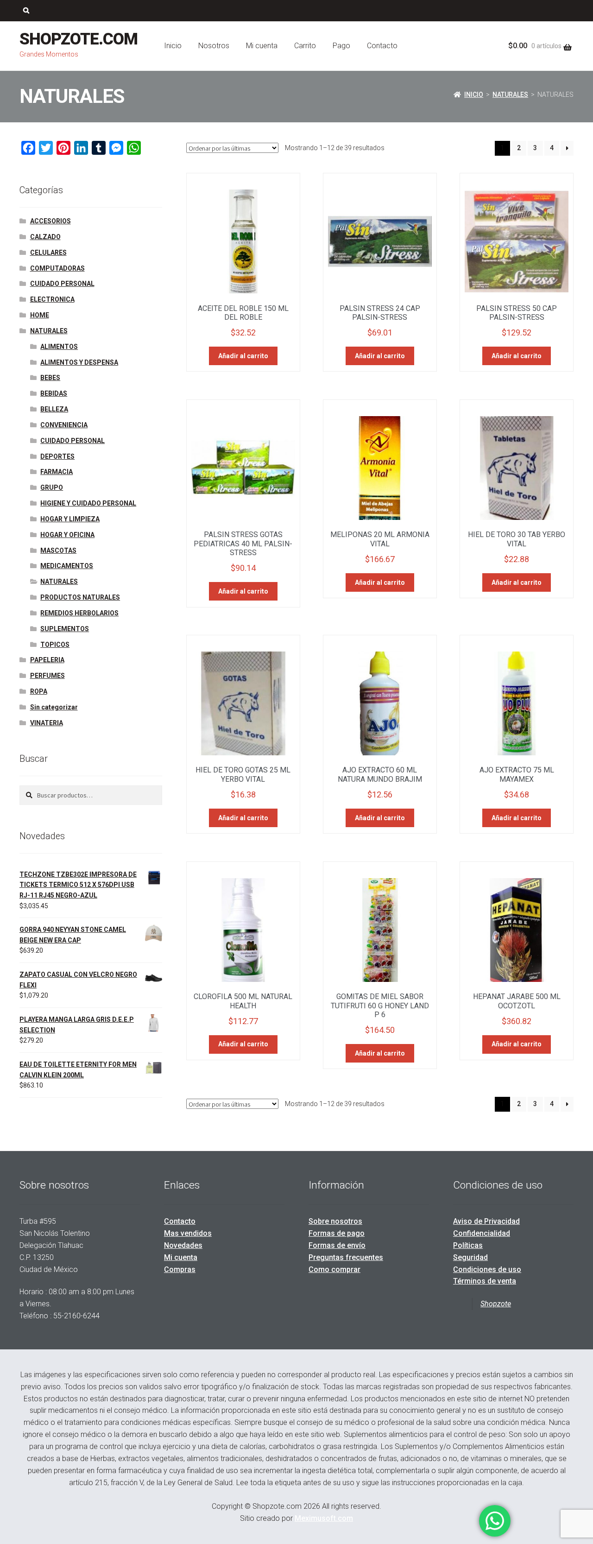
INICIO (473, 94)
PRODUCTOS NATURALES (80, 597)
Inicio (173, 45)
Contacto (382, 45)
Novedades (183, 1245)
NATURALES (510, 94)
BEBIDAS (53, 393)
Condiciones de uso (487, 1269)
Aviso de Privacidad (486, 1221)
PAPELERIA (47, 660)
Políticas (468, 1245)
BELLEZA (54, 409)
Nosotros (213, 45)
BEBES (50, 377)
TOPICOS (54, 644)
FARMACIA (56, 471)
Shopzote (495, 1303)
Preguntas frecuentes (346, 1257)
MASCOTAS (58, 550)
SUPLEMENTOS (64, 629)
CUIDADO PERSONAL (62, 283)
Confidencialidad (481, 1233)
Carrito (305, 45)
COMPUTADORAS (57, 268)
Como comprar (334, 1269)
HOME (39, 315)
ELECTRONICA (52, 299)
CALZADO (45, 236)
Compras (180, 1269)
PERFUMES (47, 675)
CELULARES (48, 252)
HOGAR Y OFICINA (67, 534)
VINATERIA (46, 723)
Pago (341, 45)
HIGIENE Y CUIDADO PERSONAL (88, 503)
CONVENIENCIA (64, 425)
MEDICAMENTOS (66, 566)
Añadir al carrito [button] (243, 356)
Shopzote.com (78, 39)
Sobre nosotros (335, 1221)
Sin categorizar (54, 707)
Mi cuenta (262, 45)
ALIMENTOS (59, 346)
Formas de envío (337, 1245)
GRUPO (51, 487)
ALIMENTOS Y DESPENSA (79, 362)
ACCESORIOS (50, 221)
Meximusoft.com (324, 1518)
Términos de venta (484, 1281)
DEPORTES (57, 456)
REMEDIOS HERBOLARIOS (79, 613)
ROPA (38, 691)
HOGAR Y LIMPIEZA (70, 519)
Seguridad (470, 1257)
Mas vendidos (188, 1233)
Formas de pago (337, 1233)
